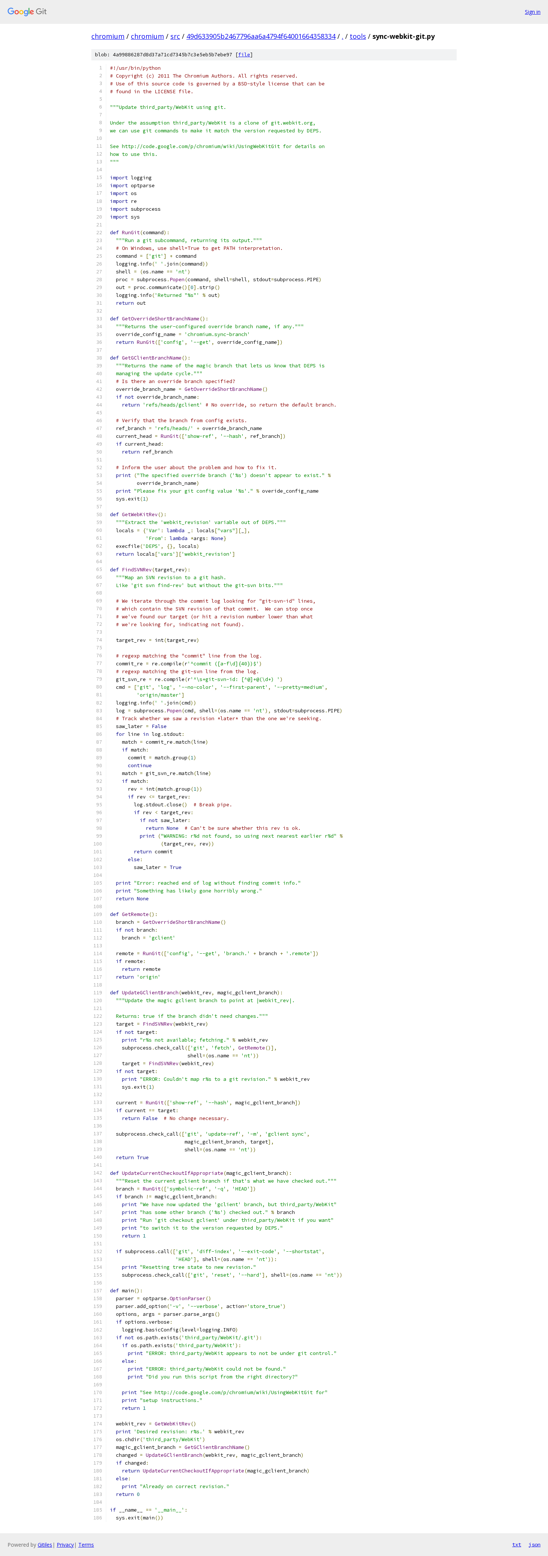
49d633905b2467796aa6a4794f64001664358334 (261, 36)
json (535, 1544)
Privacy (65, 1544)
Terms (86, 1544)
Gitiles (45, 1544)
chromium (108, 36)
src (175, 36)
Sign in (533, 11)
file (244, 54)
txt (516, 1544)
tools (358, 36)
